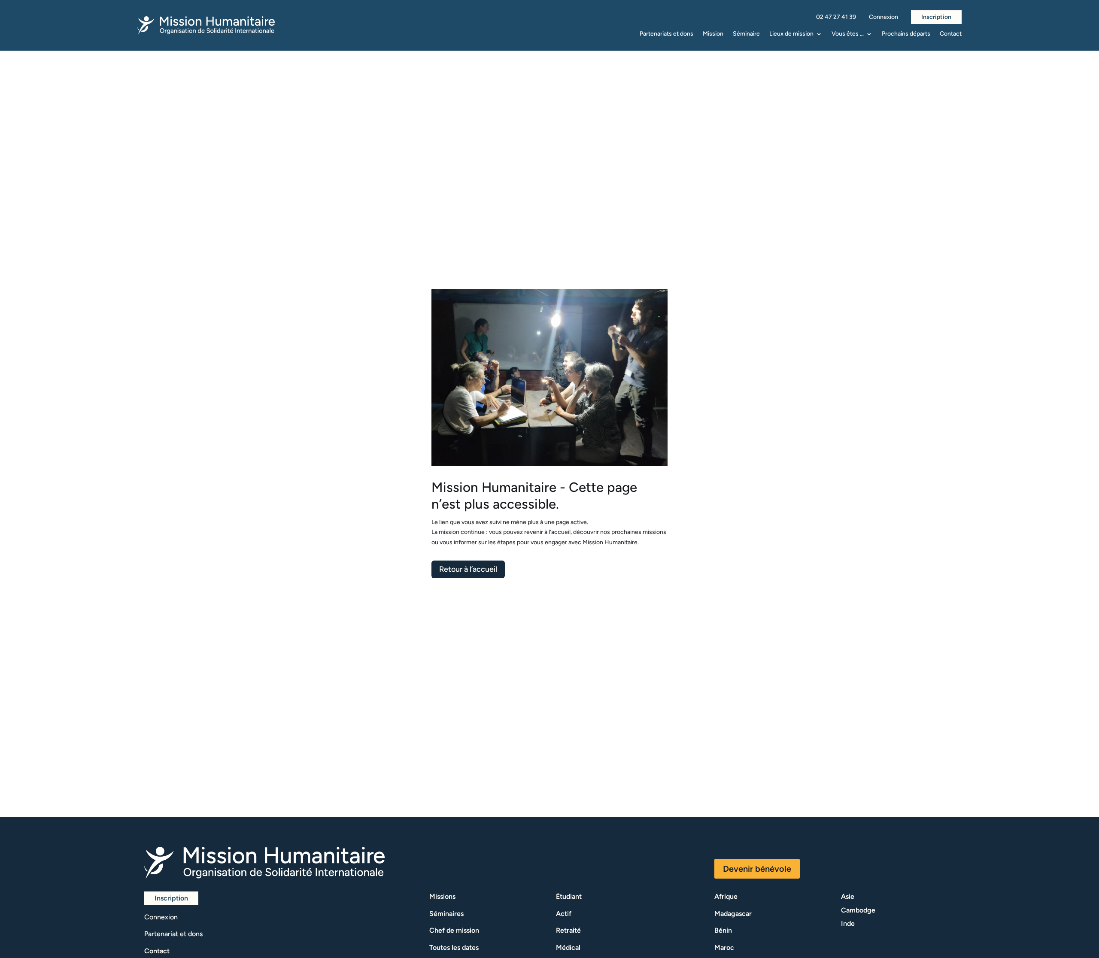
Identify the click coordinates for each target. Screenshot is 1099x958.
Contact (951, 34)
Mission (713, 34)
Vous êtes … (848, 34)
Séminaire (746, 34)
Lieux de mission (791, 34)
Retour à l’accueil (468, 569)
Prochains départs (906, 34)
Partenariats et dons (666, 34)
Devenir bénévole (757, 869)
